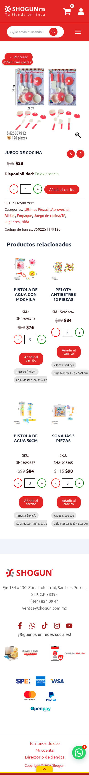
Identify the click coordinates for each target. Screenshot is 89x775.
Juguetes (12, 221)
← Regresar (19, 57)
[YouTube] (69, 625)
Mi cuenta (45, 750)
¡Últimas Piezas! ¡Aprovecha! (46, 209)
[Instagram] (57, 625)
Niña (25, 221)
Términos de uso (44, 743)
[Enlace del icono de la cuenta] (81, 11)
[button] (79, 752)
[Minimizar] (44, 769)
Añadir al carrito (61, 189)
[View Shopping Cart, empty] (67, 11)
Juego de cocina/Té (49, 215)
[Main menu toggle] (78, 31)
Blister (10, 215)
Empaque (24, 215)
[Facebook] (20, 625)
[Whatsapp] (32, 625)
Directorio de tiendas (44, 756)
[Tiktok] (44, 625)
